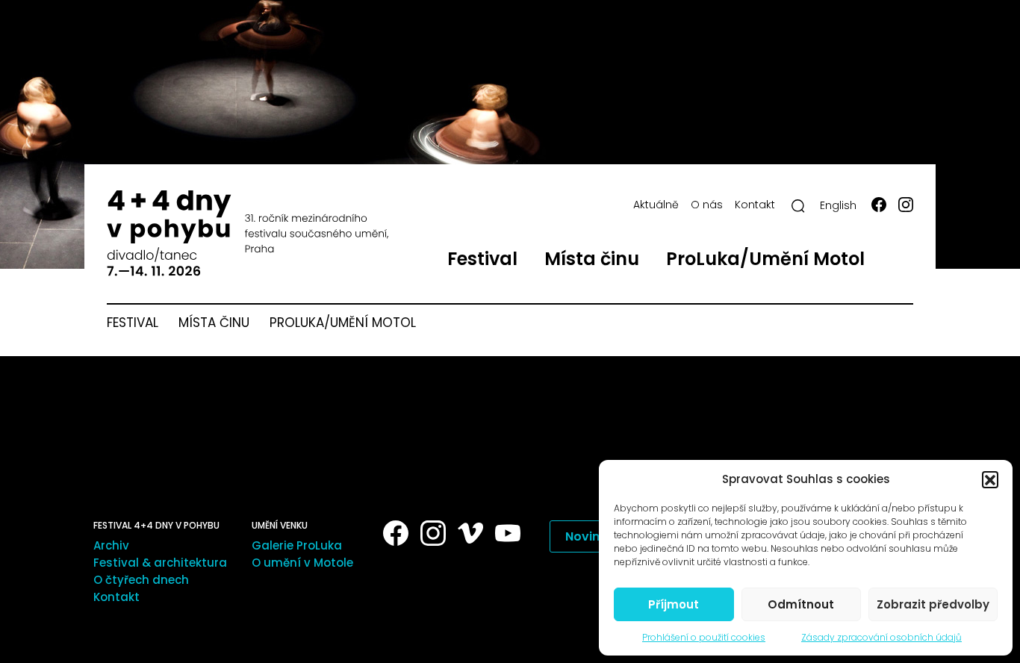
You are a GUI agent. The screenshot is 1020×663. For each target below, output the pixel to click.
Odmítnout (801, 604)
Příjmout (673, 604)
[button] (990, 479)
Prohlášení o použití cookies (703, 637)
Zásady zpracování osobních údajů (881, 637)
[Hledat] (798, 206)
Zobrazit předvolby (933, 604)
